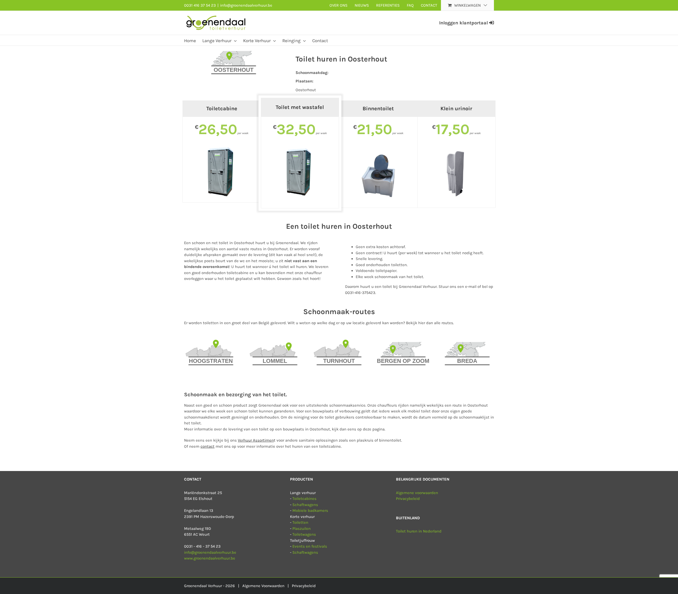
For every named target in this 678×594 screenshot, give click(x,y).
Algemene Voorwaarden (263, 585)
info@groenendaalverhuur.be (246, 5)
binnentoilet (390, 440)
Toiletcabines (304, 498)
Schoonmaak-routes (339, 311)
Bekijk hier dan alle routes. (430, 322)
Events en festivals (309, 546)
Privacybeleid (408, 498)
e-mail (470, 286)
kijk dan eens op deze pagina (358, 429)
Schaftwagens (305, 504)
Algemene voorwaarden (417, 492)
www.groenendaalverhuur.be (209, 558)
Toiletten (300, 522)
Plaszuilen (301, 528)
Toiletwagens (304, 534)
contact (207, 446)
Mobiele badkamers (310, 510)
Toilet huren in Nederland (418, 531)
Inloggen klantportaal (464, 23)
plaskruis (365, 440)
